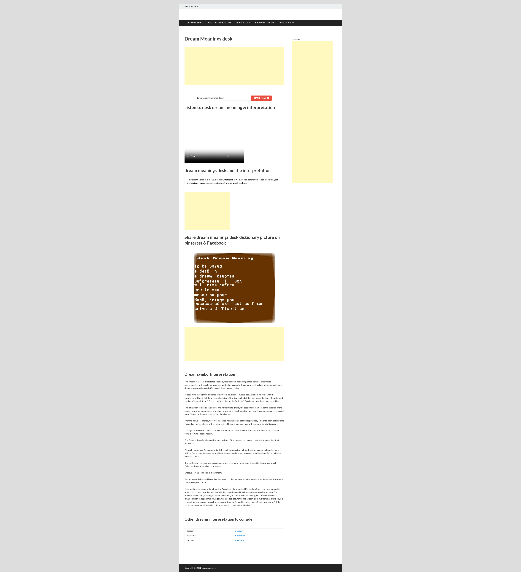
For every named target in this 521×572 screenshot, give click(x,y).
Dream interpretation (219, 23)
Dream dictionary (264, 23)
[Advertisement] (234, 66)
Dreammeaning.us (207, 568)
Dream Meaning (195, 23)
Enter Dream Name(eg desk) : (211, 97)
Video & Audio (243, 23)
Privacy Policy (287, 23)
